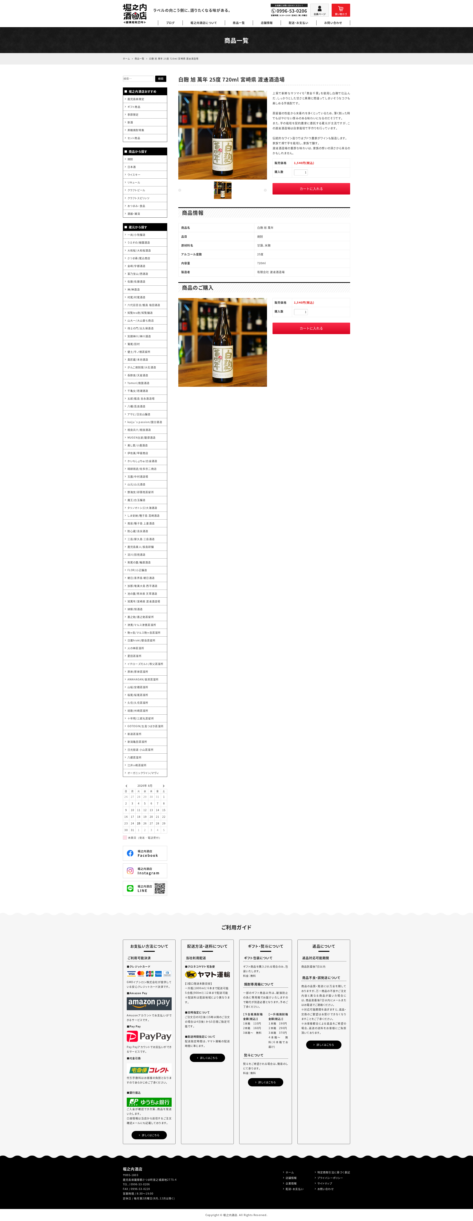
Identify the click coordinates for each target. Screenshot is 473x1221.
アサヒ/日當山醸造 (139, 414)
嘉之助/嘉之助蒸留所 (140, 617)
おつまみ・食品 (136, 206)
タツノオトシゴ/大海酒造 (142, 508)
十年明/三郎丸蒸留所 (140, 718)
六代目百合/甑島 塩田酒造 (143, 305)
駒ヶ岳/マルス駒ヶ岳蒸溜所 (144, 632)
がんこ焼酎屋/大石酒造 (141, 367)
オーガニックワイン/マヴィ (143, 773)
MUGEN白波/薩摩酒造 (141, 437)
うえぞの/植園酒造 (138, 242)
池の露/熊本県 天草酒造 (142, 593)
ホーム (290, 1172)
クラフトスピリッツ (138, 198)
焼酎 (130, 159)
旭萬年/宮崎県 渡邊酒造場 (143, 601)
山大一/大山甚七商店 (140, 320)
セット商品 (133, 138)
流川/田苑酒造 (136, 554)
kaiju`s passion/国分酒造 (144, 422)
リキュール (133, 182)
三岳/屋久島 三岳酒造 (141, 539)
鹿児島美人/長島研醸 (140, 547)
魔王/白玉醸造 (136, 500)
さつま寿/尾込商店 (138, 258)
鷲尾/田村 (133, 344)
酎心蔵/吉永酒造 (137, 531)
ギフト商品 (133, 107)
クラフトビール (136, 190)
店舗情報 (267, 23)
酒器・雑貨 (133, 213)
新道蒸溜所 (134, 734)
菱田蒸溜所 (134, 656)
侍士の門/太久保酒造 (140, 328)
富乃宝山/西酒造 (137, 273)
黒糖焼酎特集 (135, 130)
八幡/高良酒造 (136, 406)
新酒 (130, 122)
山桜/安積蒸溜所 (137, 687)
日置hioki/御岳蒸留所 (141, 640)
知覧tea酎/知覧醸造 (140, 312)
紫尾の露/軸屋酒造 (139, 562)
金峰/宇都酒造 (136, 266)
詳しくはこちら (150, 1135)
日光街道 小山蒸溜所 (140, 749)
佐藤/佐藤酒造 (136, 281)
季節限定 (133, 114)
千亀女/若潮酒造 (137, 391)
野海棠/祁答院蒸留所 (140, 492)
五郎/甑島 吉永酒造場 (141, 398)
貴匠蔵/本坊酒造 (137, 359)
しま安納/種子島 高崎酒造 (143, 515)
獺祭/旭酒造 (135, 609)
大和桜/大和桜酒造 (139, 250)
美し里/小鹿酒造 (137, 445)
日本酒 (131, 167)
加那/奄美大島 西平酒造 (142, 586)
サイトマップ (324, 1183)
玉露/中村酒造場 (137, 476)
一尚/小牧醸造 (136, 234)
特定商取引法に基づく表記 (333, 1172)
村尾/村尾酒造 (136, 297)
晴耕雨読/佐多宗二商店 (142, 469)
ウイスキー (134, 174)
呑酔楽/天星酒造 (137, 375)
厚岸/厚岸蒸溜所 (137, 671)
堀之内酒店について (203, 23)
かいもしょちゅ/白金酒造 (142, 461)
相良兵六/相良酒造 (139, 430)
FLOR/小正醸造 (137, 570)
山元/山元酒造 (136, 484)
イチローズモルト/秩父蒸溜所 (145, 664)
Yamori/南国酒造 (138, 383)
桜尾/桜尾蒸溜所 (137, 695)
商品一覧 (239, 23)
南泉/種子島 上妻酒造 (141, 523)
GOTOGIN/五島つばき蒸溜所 (145, 726)
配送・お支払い (298, 23)
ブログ (170, 23)
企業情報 (291, 1183)
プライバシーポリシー (330, 1178)
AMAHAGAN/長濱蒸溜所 (143, 679)
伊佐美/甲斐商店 (137, 453)
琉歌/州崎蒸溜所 (137, 710)
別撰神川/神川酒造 (139, 336)
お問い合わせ (333, 23)
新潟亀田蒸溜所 (137, 741)
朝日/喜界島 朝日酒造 (141, 578)
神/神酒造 (133, 289)
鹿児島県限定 (135, 99)
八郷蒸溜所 (134, 757)
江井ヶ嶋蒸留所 (137, 765)
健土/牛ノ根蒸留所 (139, 352)
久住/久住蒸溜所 (137, 702)
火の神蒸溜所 (135, 648)
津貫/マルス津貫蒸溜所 (141, 625)
